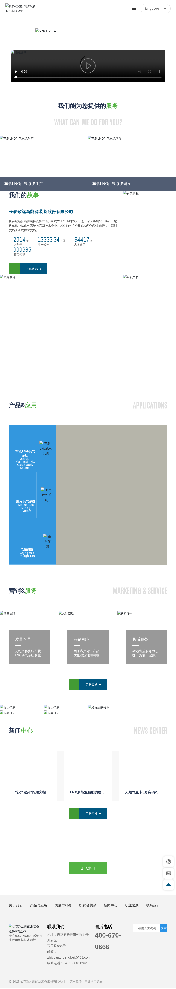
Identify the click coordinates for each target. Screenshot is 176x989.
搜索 (164, 928)
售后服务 (140, 639)
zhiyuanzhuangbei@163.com (69, 957)
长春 (100, 981)
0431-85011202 (75, 963)
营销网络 (81, 639)
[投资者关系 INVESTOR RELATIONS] (66, 707)
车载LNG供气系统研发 (111, 183)
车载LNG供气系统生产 (23, 183)
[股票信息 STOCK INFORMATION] (22, 707)
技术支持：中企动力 (83, 981)
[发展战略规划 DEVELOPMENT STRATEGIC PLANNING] (132, 707)
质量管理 (22, 639)
